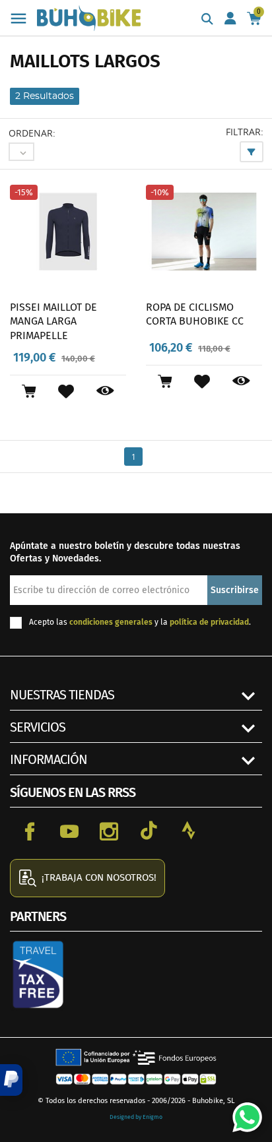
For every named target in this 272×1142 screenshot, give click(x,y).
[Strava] (188, 830)
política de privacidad (209, 622)
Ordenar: (32, 133)
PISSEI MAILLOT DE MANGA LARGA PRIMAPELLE (53, 321)
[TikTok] (148, 830)
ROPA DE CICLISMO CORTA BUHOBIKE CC (195, 314)
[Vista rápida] (105, 391)
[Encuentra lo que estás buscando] (207, 19)
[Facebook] (29, 830)
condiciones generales (111, 622)
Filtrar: (244, 131)
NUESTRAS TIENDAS (62, 695)
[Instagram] (108, 830)
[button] (11, 1080)
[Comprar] (29, 391)
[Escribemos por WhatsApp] (242, 1112)
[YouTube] (69, 830)
